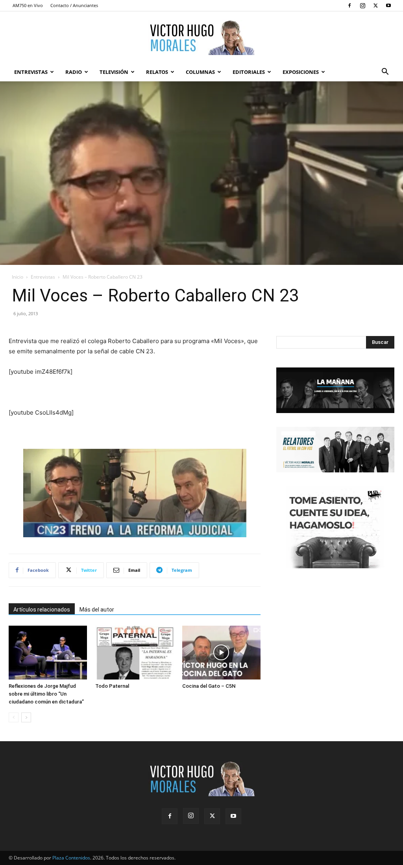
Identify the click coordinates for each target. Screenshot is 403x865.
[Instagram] (362, 5)
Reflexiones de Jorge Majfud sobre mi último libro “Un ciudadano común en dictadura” (46, 694)
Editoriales (249, 71)
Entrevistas (31, 71)
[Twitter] (375, 5)
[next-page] (26, 717)
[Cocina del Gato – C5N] (221, 653)
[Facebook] (349, 5)
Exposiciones (301, 71)
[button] (384, 72)
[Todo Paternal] (134, 653)
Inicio (17, 277)
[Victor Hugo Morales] (201, 37)
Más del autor (96, 609)
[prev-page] (13, 717)
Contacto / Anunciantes (74, 5)
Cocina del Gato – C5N (208, 686)
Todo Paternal (112, 686)
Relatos (157, 71)
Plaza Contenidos (71, 857)
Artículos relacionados (41, 609)
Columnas (200, 71)
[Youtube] (388, 5)
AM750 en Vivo (28, 5)
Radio (73, 71)
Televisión (114, 71)
